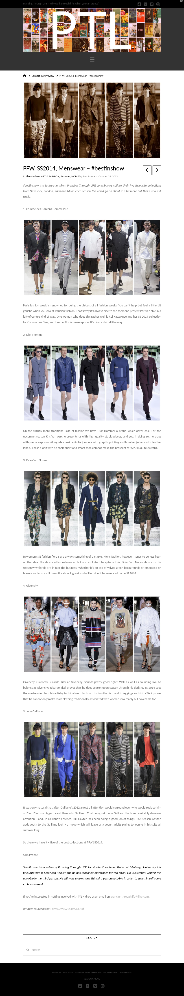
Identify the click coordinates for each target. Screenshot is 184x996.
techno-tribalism (92, 693)
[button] (92, 60)
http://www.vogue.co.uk (67, 909)
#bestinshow (33, 177)
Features (65, 177)
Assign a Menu (92, 979)
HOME (75, 177)
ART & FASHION (50, 177)
